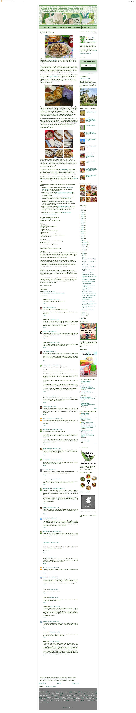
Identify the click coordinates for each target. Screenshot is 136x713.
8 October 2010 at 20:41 (52, 577)
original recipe (76, 697)
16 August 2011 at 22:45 (53, 621)
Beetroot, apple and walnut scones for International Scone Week (89, 155)
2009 (82, 238)
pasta (90, 697)
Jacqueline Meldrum (48, 418)
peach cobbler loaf (85, 441)
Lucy (44, 307)
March (83, 312)
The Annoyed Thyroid (86, 386)
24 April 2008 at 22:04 (57, 429)
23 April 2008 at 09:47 (51, 307)
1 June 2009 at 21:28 (52, 518)
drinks (75, 695)
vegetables (87, 700)
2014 (82, 229)
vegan (77, 700)
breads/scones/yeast (69, 694)
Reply (44, 303)
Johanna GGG (46, 365)
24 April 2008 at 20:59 (58, 418)
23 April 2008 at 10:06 (54, 319)
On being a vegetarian (90, 125)
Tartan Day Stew (86, 299)
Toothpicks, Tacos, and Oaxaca (89, 264)
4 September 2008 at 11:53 (55, 479)
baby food (53, 692)
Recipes (88, 41)
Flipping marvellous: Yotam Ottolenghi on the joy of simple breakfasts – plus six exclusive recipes (87, 434)
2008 (82, 240)
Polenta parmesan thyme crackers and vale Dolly (91, 111)
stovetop (41, 700)
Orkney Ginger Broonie (87, 297)
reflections (94, 41)
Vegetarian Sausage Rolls (88, 274)
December (84, 242)
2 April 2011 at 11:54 (54, 589)
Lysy (44, 351)
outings (85, 697)
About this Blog (55, 27)
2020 (82, 218)
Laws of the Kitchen (86, 391)
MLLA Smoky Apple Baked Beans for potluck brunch (90, 133)
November (84, 244)
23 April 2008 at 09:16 (54, 299)
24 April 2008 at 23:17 (56, 448)
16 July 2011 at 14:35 (55, 606)
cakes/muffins (90, 694)
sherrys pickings (85, 403)
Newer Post (42, 683)
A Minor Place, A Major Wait (88, 301)
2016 (82, 225)
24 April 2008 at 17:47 (51, 406)
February (84, 313)
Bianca (44, 577)
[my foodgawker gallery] (88, 508)
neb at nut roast (53, 60)
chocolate (56, 695)
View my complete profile (85, 53)
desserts (69, 695)
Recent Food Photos (85, 414)
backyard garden (63, 692)
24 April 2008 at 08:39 (57, 365)
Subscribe (88, 68)
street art (49, 700)
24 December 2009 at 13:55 (52, 567)
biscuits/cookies (43, 694)
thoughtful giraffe (59, 700)
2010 (82, 236)
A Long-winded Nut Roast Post (89, 295)
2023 (82, 212)
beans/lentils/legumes (88, 692)
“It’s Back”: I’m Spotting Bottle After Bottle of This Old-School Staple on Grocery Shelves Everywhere (88, 426)
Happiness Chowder (86, 283)
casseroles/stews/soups (45, 695)
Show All (95, 408)
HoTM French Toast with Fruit (88, 279)
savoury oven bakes (50, 293)
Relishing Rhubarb (86, 289)
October (84, 246)
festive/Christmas (92, 695)
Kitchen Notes (85, 27)
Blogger (70, 707)
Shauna (45, 518)
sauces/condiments (54, 698)
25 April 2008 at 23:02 (57, 459)
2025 (82, 209)
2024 (82, 210)
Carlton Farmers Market (87, 272)
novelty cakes (62, 697)
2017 (82, 223)
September (85, 247)
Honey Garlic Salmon (85, 382)
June (83, 253)
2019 (82, 220)
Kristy (44, 567)
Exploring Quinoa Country (88, 309)
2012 (82, 233)
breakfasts (80, 694)
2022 (82, 214)
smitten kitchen (85, 439)
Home (40, 27)
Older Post (75, 683)
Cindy (44, 406)
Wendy (44, 331)
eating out (82, 695)
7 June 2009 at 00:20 (54, 542)
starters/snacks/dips (59, 293)
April (83, 257)
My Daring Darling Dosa (87, 288)
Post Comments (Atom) (50, 686)
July (83, 251)
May (83, 255)
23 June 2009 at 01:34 (51, 557)
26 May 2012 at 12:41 (54, 632)
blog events (55, 694)
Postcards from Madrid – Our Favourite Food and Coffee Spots (88, 388)
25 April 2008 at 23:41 (51, 469)
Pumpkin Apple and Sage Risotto (89, 303)
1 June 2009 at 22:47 (57, 531)
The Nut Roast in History (87, 291)
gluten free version (62, 193)
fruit (43, 697)
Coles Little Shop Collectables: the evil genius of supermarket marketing (90, 120)
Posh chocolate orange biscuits (89, 293)
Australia (42, 692)
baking (75, 692)
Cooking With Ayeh (85, 381)
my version (55, 74)
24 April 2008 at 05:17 (51, 351)
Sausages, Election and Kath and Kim (90, 176)
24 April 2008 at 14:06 (54, 395)
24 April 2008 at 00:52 (54, 342)
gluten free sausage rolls (63, 206)
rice (96, 697)
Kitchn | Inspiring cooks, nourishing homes (87, 423)
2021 (82, 216)
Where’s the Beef (53, 76)
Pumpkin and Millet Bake (87, 304)
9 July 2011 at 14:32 (53, 597)
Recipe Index (63, 27)
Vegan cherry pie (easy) (86, 419)
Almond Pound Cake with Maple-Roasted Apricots (88, 405)
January (84, 315)
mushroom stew (64, 169)
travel (71, 700)
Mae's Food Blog (85, 413)
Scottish (78, 698)
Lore (44, 469)
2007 (82, 318)
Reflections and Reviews (74, 27)
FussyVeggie (46, 542)
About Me (46, 27)
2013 (82, 231)
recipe (41, 77)
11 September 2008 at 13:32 (58, 488)
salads (43, 698)
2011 (82, 235)
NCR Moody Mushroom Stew (88, 281)
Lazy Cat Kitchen (85, 418)
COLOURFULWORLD (86, 397)
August (84, 249)
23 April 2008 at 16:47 (52, 331)
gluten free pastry (67, 197)
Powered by (85, 73)
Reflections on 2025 (85, 78)
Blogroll (93, 27)
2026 (82, 207)
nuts (44, 293)
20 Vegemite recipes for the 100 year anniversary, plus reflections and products (91, 170)
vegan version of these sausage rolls (63, 192)
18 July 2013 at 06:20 (54, 641)
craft (63, 695)
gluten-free (50, 697)
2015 (82, 227)
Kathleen (45, 621)
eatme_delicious (47, 448)
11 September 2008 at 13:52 (52, 507)
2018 (82, 222)
